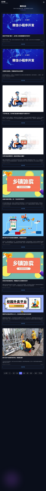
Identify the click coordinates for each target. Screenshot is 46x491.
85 (27, 373)
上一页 (5, 373)
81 (13, 373)
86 (31, 373)
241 (36, 373)
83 (20, 373)
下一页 (40, 373)
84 (24, 373)
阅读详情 (23, 44)
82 (17, 373)
